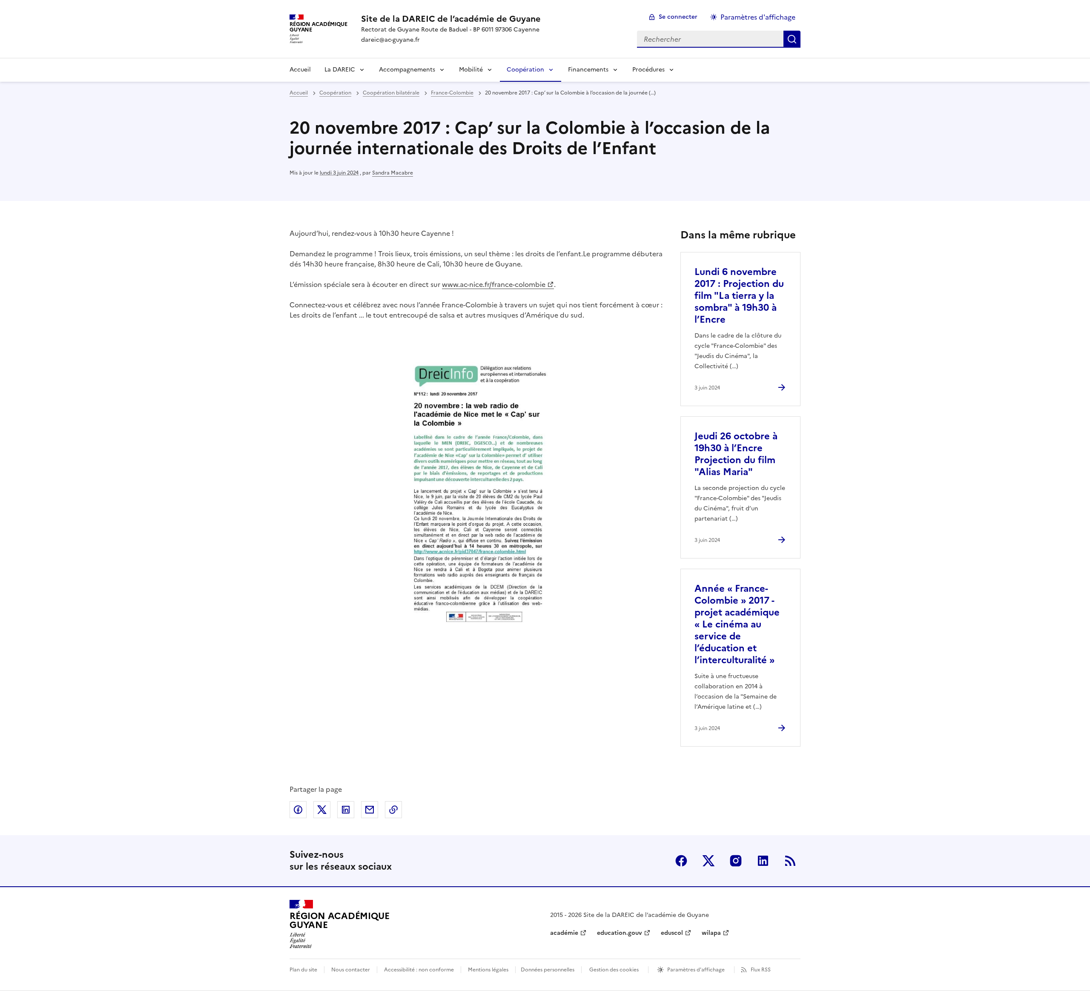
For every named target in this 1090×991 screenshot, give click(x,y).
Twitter (708, 861)
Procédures (648, 69)
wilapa (711, 932)
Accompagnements (407, 69)
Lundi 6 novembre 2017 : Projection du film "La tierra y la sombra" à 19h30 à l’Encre (739, 296)
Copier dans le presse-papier (393, 809)
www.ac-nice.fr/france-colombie (493, 284)
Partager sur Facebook (298, 809)
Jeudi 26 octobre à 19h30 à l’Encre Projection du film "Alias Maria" (735, 454)
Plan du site (303, 970)
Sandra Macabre (392, 173)
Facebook (681, 861)
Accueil (300, 69)
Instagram (736, 861)
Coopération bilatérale (391, 93)
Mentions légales (488, 970)
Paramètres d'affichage (757, 17)
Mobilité (471, 69)
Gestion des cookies (614, 970)
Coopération (525, 69)
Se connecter (678, 16)
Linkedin (763, 861)
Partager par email (369, 809)
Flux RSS (761, 970)
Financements (588, 69)
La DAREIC (339, 69)
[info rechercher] (791, 39)
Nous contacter (350, 970)
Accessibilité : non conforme (419, 970)
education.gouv (619, 932)
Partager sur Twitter (321, 809)
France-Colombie (452, 93)
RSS (790, 861)
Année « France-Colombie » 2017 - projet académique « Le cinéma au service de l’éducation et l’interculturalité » (737, 624)
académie (564, 932)
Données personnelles (547, 970)
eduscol (672, 932)
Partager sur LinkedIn (345, 809)
